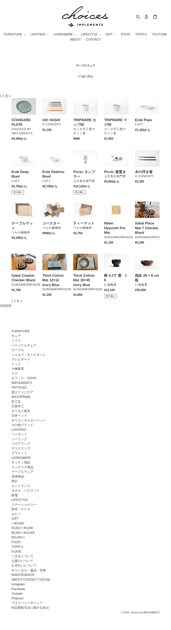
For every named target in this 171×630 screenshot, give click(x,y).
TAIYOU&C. (19, 387)
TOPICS (17, 546)
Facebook (18, 589)
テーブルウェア (22, 471)
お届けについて (22, 561)
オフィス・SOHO (23, 378)
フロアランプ (20, 443)
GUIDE (16, 551)
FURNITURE (20, 331)
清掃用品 (17, 476)
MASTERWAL (21, 396)
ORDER (5, 306)
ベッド (16, 364)
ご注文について (22, 556)
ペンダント (19, 434)
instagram (18, 584)
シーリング (19, 439)
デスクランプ (20, 448)
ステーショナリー (23, 504)
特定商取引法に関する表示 (30, 607)
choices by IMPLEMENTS (145, 612)
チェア (16, 336)
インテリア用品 (22, 467)
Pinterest (17, 598)
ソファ (16, 340)
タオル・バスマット (25, 490)
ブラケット (19, 453)
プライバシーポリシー (27, 603)
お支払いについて (23, 565)
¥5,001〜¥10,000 (23, 532)
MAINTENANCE (22, 574)
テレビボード (20, 359)
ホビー (16, 514)
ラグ (14, 373)
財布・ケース (20, 509)
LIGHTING (18, 429)
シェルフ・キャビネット (28, 354)
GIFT (15, 518)
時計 (14, 481)
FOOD (16, 542)
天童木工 (17, 406)
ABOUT (16, 579)
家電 (14, 495)
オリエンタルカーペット (28, 420)
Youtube (17, 593)
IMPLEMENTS (21, 383)
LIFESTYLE (19, 500)
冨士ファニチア (22, 392)
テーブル (17, 350)
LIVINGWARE (21, 457)
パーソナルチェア (23, 345)
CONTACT (30, 579)
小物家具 (17, 368)
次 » (8, 96)
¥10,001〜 (18, 537)
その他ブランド (22, 425)
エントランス (20, 486)
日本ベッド (19, 415)
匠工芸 (16, 401)
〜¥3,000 (17, 523)
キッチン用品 (20, 462)
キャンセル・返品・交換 (28, 570)
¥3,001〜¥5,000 (22, 528)
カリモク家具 (20, 411)
